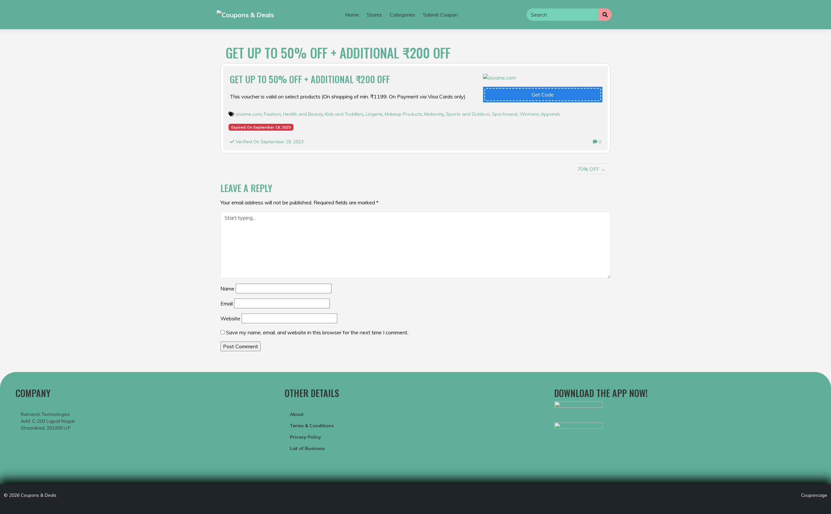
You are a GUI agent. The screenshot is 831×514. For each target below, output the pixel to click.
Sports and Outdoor (468, 114)
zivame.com (249, 114)
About (297, 414)
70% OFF (588, 169)
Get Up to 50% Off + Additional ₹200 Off (310, 79)
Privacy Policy (305, 437)
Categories (402, 14)
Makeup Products (403, 114)
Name (227, 288)
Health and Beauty (303, 114)
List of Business (307, 448)
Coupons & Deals (38, 495)
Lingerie (374, 114)
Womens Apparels (540, 114)
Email (226, 303)
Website (230, 318)
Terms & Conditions (312, 426)
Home (352, 14)
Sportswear (505, 114)
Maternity (434, 114)
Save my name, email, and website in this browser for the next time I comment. (317, 332)
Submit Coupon (440, 14)
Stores (374, 14)
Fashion (272, 114)
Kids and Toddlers (344, 114)
